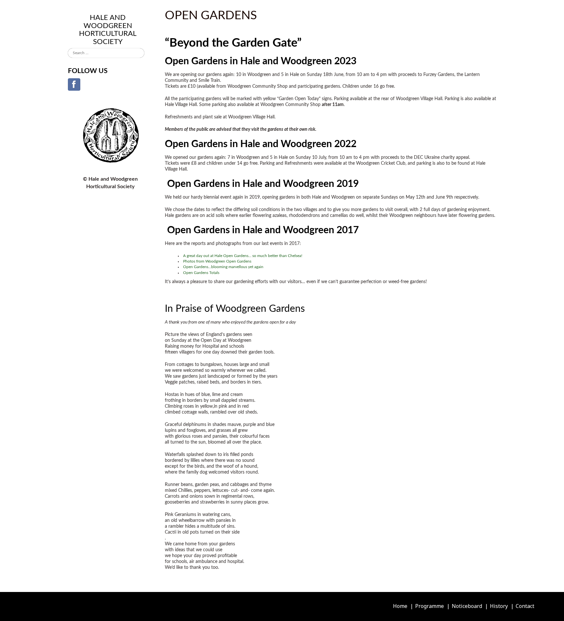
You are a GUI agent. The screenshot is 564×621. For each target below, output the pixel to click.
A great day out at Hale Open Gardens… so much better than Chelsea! (242, 256)
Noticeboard (467, 606)
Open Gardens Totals (201, 273)
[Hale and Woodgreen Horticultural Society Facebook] (74, 84)
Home (400, 606)
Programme (429, 606)
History (499, 606)
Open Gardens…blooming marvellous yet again (223, 267)
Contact (525, 606)
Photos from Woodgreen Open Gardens (217, 261)
